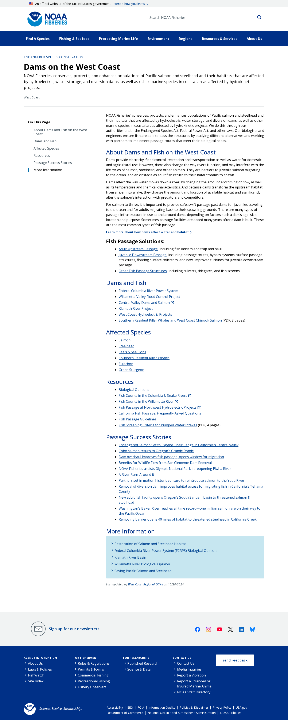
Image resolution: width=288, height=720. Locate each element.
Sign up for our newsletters (74, 628)
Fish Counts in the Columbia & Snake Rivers (153, 395)
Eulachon (126, 363)
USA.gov (241, 707)
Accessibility (115, 707)
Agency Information (40, 658)
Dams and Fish (45, 141)
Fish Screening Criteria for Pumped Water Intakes (158, 425)
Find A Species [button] (38, 38)
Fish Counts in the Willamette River (146, 401)
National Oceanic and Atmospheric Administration (182, 713)
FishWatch (36, 675)
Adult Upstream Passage (138, 249)
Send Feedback (235, 660)
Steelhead (126, 346)
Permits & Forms (91, 669)
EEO (130, 707)
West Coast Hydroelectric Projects (145, 314)
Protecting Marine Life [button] (118, 38)
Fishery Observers (92, 687)
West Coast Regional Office (145, 584)
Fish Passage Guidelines (137, 419)
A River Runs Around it (136, 474)
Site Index (35, 681)
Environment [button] (158, 38)
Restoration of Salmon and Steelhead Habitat (150, 543)
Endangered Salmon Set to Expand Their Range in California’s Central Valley (178, 445)
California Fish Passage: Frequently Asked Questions (160, 413)
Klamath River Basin (130, 557)
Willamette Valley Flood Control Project (149, 296)
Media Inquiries (189, 669)
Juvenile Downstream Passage (143, 254)
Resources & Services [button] (219, 38)
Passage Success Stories (53, 163)
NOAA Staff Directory (193, 692)
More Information (48, 170)
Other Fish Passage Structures (143, 271)
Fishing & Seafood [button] (74, 38)
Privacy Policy (222, 707)
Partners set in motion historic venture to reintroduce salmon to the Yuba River (181, 480)
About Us (35, 663)
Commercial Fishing (93, 675)
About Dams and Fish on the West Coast (60, 132)
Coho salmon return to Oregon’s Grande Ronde (156, 451)
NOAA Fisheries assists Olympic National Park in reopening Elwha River (175, 468)
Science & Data (139, 669)
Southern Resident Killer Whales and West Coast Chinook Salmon (170, 320)
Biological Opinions (134, 389)
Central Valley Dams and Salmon (144, 302)
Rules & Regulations (93, 663)
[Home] (46, 17)
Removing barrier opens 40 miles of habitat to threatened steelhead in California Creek (188, 519)
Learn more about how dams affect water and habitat (147, 232)
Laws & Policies (40, 669)
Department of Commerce (125, 713)
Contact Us (182, 658)
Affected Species (46, 148)
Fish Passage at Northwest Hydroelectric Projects (157, 407)
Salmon (125, 340)
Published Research (142, 663)
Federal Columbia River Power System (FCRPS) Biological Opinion (165, 550)
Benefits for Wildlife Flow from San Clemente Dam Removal (165, 462)
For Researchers (136, 658)
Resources (42, 156)
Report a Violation (191, 675)
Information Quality (162, 707)
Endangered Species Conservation (53, 57)
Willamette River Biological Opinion (142, 564)
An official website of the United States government (90, 3)
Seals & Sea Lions (132, 352)
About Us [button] (254, 38)
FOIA (140, 707)
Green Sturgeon (131, 369)
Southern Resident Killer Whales (144, 358)
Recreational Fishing (94, 681)
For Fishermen (85, 658)
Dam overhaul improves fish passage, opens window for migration (171, 456)
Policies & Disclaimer (194, 707)
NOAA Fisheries (230, 713)
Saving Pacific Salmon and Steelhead (142, 571)
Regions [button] (185, 38)
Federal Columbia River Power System (148, 290)
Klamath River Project (136, 308)
